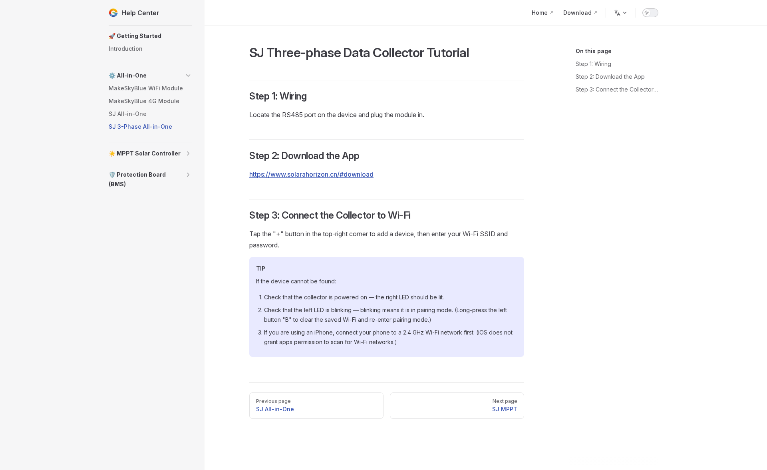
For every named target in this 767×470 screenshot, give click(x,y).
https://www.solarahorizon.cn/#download (311, 174)
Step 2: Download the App (610, 76)
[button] (150, 36)
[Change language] (620, 13)
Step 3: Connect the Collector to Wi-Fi (617, 89)
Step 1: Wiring (593, 63)
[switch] (650, 12)
